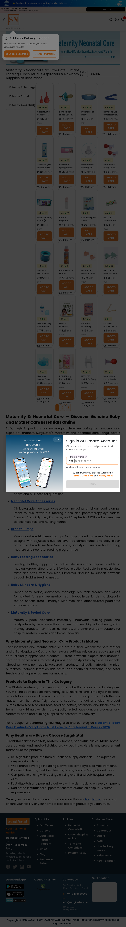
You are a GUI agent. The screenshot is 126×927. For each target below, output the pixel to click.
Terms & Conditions (83, 475)
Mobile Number (78, 456)
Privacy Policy (105, 475)
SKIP (57, 439)
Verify (92, 484)
